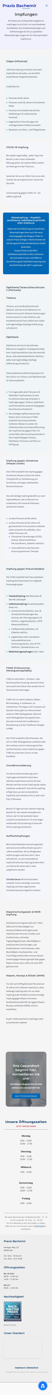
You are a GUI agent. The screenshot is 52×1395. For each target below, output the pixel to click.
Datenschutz (32, 1367)
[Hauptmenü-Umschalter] (47, 6)
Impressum (20, 1367)
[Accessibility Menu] (42, 1386)
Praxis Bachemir (19, 5)
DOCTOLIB (39, 1226)
